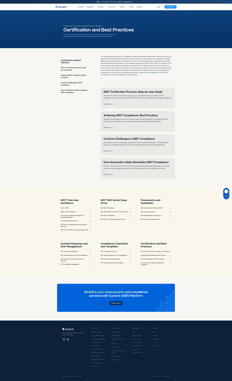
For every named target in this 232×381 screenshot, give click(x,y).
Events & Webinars (137, 352)
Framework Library (137, 342)
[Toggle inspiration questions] (226, 196)
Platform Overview (96, 332)
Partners (123, 7)
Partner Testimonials (138, 346)
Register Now (128, 2)
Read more (106, 104)
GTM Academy (136, 339)
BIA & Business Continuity (98, 359)
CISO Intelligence (96, 363)
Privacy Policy (155, 376)
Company (140, 7)
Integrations (94, 366)
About (154, 332)
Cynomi (66, 26)
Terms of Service (165, 376)
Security (155, 346)
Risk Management (96, 342)
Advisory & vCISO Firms (118, 339)
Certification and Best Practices (89, 26)
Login (159, 7)
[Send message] (226, 191)
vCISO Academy (137, 335)
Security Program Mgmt (98, 335)
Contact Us (115, 347)
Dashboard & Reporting (98, 349)
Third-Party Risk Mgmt (97, 352)
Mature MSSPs (116, 335)
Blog (133, 332)
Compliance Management (98, 339)
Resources (112, 7)
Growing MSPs (116, 332)
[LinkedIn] (63, 339)
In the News (156, 339)
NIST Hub (73, 26)
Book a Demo (170, 7)
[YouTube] (67, 339)
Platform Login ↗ (117, 360)
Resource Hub (136, 349)
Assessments (95, 346)
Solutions (102, 7)
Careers (155, 335)
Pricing (131, 7)
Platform (81, 7)
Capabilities (91, 7)
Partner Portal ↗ (116, 356)
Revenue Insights (96, 356)
